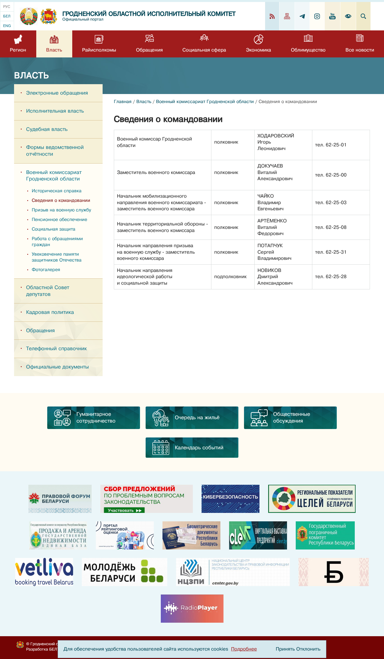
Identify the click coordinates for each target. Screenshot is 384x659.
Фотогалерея (46, 269)
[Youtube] (332, 16)
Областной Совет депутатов (47, 291)
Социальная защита (53, 229)
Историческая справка (57, 190)
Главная (123, 101)
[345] (125, 535)
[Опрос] (146, 499)
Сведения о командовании (61, 200)
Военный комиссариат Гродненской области (54, 175)
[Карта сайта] (287, 16)
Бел (6, 16)
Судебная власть (46, 129)
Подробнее (244, 649)
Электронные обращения (57, 93)
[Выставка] (258, 535)
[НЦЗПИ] (233, 572)
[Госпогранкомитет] (325, 535)
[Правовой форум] (60, 499)
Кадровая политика (50, 312)
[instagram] (317, 16)
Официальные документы (57, 367)
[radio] (192, 609)
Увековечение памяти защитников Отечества (57, 257)
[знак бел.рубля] (334, 572)
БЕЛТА (55, 649)
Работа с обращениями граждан (57, 241)
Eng (7, 26)
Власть (143, 101)
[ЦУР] (312, 499)
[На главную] (29, 16)
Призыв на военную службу (61, 210)
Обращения (40, 330)
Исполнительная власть (55, 111)
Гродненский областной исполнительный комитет (149, 14)
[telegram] (302, 16)
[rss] (272, 16)
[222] (191, 535)
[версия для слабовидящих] (348, 16)
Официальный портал (82, 19)
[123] (58, 535)
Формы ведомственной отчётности (55, 150)
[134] (230, 499)
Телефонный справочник (56, 348)
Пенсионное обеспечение (59, 219)
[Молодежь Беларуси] (124, 572)
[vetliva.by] (44, 572)
